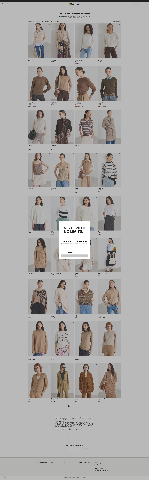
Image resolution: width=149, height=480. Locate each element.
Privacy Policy (70, 252)
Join (74, 255)
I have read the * (67, 252)
